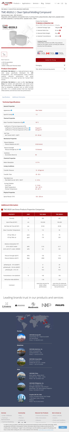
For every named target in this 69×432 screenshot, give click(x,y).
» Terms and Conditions (58, 420)
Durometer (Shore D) (11, 155)
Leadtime (40, 51)
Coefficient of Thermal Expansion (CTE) (15, 126)
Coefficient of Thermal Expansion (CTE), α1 (17, 128)
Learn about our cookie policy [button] (46, 429)
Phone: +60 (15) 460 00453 (36, 401)
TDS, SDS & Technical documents (45, 69)
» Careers (54, 418)
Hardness (7, 153)
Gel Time (6, 133)
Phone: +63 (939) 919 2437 (36, 390)
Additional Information (18, 97)
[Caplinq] (7, 3)
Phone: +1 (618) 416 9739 (36, 354)
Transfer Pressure (9, 170)
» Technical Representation (5, 418)
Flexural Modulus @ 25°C (12, 144)
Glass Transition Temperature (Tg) (13, 122)
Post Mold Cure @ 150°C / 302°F (14, 180)
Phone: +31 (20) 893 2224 (36, 340)
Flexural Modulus (9, 142)
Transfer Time (8, 174)
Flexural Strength (9, 147)
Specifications (6, 97)
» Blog (20, 415)
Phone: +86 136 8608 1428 (36, 378)
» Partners (21, 418)
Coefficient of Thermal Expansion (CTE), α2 (17, 130)
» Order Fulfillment (6, 415)
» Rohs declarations (40, 418)
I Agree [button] (62, 427)
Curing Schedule (9, 183)
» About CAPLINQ (57, 415)
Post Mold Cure (8, 178)
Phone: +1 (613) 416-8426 (36, 364)
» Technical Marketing (7, 422)
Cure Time (8, 185)
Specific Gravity (8, 114)
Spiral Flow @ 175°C (9, 196)
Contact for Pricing (50, 60)
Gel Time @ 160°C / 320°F (12, 135)
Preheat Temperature (11, 189)
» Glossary (38, 420)
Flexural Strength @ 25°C (12, 149)
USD (58, 3)
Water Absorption (9, 162)
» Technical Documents (41, 415)
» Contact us (21, 420)
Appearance (7, 110)
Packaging (39, 65)
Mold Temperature (10, 187)
